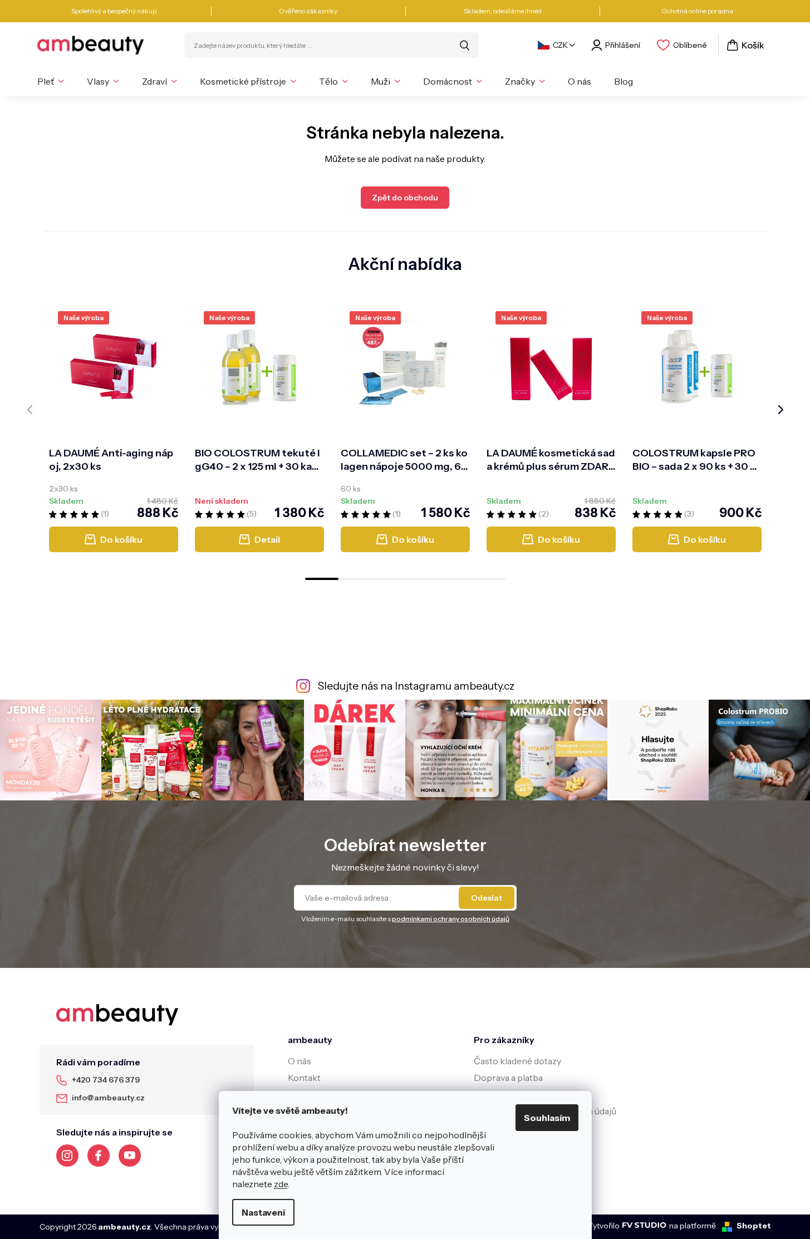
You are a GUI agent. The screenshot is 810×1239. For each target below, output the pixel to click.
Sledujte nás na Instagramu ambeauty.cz (416, 685)
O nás (299, 1060)
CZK (560, 45)
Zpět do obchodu (405, 198)
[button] (321, 579)
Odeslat (486, 898)
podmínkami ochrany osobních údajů (450, 918)
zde (281, 1183)
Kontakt (304, 1077)
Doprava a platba (508, 1077)
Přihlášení (622, 45)
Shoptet (754, 1226)
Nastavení (263, 1212)
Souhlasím (547, 1117)
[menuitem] (50, 81)
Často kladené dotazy (517, 1060)
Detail (267, 539)
